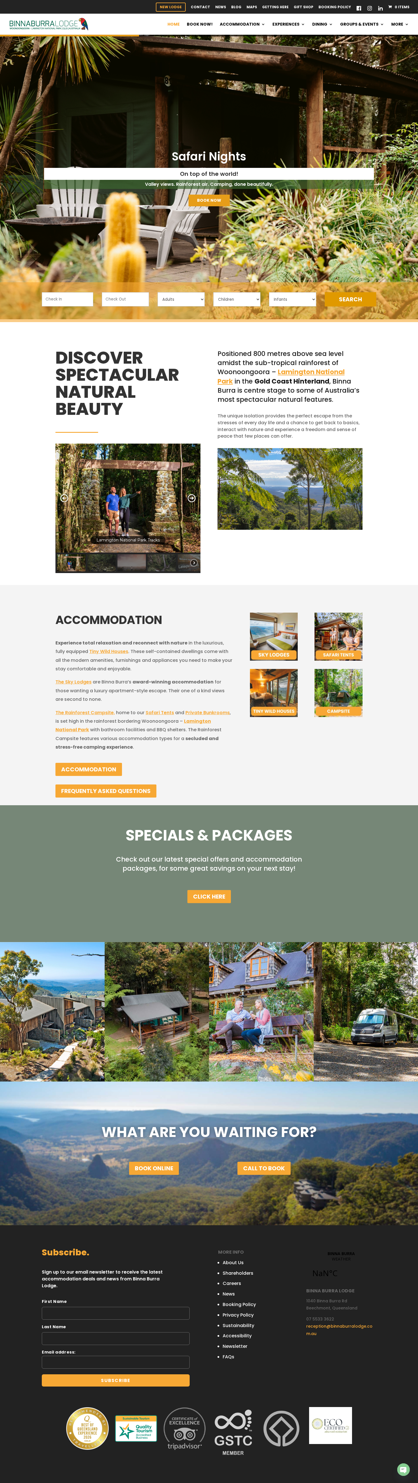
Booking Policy (334, 7)
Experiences (285, 24)
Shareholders (238, 1273)
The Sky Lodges (73, 682)
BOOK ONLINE (154, 1168)
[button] (64, 498)
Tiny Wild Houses (108, 651)
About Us (233, 1262)
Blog (236, 7)
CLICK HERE (209, 897)
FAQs (228, 1357)
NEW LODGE (171, 7)
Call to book (264, 1168)
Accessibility (237, 1335)
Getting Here (275, 7)
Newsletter (235, 1346)
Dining (319, 24)
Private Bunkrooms (207, 712)
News (220, 7)
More (397, 24)
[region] (127, 508)
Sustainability (238, 1325)
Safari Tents (160, 712)
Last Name (54, 1327)
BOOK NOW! (200, 24)
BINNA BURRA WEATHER (341, 1267)
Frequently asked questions (106, 791)
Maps (252, 7)
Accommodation (240, 24)
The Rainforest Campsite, (85, 712)
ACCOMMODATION (88, 769)
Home (173, 24)
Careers (232, 1283)
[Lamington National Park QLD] (234, 381)
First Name (54, 1301)
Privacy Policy (238, 1315)
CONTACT (200, 7)
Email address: (59, 1352)
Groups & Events (359, 24)
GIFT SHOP (303, 7)
